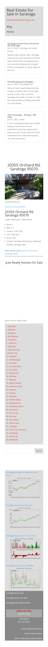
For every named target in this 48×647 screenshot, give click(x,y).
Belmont (11, 329)
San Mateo (13, 419)
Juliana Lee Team (24, 611)
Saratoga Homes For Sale (16, 598)
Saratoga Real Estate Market (18, 603)
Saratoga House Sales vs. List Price (21, 536)
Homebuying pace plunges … (21, 81)
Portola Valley (15, 399)
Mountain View (15, 386)
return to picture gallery (15, 207)
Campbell (12, 339)
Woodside (13, 439)
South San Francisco (17, 429)
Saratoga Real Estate (15, 593)
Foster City (12, 353)
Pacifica (12, 393)
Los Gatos (13, 369)
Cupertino (12, 343)
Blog (9, 26)
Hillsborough (14, 359)
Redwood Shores (16, 406)
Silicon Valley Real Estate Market (28, 638)
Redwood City (15, 403)
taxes (22, 119)
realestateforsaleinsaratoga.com (20, 20)
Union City (13, 436)
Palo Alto (13, 396)
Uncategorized (26, 84)
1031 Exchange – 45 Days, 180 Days (21, 116)
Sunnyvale (13, 433)
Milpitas (12, 379)
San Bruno (13, 409)
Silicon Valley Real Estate (31, 629)
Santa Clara (14, 423)
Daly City (12, 346)
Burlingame (13, 336)
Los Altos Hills (15, 366)
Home (10, 31)
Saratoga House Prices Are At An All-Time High (23, 44)
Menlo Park (14, 373)
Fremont (12, 356)
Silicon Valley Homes (33, 633)
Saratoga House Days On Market (20, 565)
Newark (12, 389)
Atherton (12, 326)
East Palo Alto (14, 349)
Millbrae (12, 376)
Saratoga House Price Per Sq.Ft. (19, 505)
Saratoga (13, 426)
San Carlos (13, 413)
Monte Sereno (15, 383)
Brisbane (12, 333)
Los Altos (13, 363)
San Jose (12, 416)
